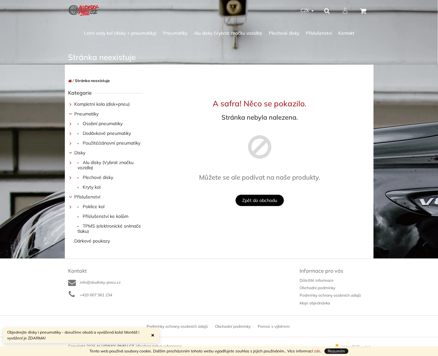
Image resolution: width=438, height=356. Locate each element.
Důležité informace (317, 280)
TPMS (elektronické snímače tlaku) (109, 228)
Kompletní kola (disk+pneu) (102, 104)
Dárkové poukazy (92, 241)
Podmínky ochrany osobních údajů (330, 295)
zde (317, 351)
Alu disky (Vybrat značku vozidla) (105, 165)
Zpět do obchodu (259, 200)
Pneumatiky (86, 114)
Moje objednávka (315, 303)
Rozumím (336, 351)
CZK (306, 10)
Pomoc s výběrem (274, 326)
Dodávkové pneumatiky (106, 133)
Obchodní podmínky (317, 287)
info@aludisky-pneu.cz (100, 282)
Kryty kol (91, 187)
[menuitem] (120, 33)
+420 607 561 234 (96, 294)
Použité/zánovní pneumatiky (110, 143)
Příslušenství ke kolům (104, 216)
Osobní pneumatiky (102, 123)
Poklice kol (92, 206)
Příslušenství (87, 197)
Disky (79, 153)
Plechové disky (97, 177)
